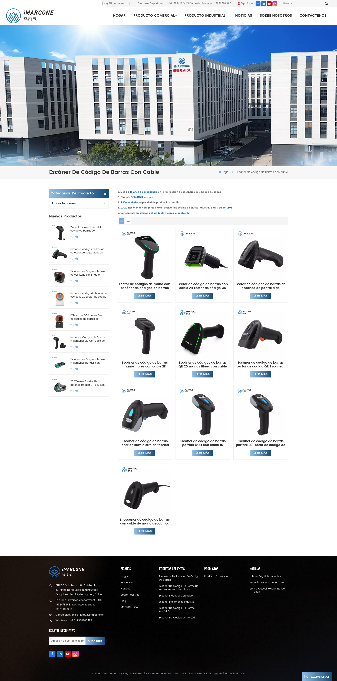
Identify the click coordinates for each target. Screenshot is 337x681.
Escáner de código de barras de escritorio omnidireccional (179, 587)
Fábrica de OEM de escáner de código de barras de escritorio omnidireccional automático (86, 317)
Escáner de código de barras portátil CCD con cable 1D (203, 443)
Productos (127, 582)
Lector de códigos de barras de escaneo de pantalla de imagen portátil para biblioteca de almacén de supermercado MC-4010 (87, 251)
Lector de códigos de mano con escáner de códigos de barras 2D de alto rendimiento (144, 286)
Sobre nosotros (276, 16)
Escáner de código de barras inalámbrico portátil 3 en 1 (87, 361)
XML (175, 673)
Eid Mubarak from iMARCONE (267, 582)
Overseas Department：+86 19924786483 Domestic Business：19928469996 (184, 3)
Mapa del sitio (129, 607)
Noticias (243, 16)
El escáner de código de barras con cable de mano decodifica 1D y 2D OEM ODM (145, 522)
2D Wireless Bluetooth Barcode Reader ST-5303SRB (87, 383)
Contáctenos (313, 16)
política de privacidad (197, 673)
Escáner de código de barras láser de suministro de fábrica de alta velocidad (145, 443)
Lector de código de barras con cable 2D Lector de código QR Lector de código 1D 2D (203, 286)
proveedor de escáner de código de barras (179, 578)
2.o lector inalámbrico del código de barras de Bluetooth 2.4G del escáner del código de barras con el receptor (86, 229)
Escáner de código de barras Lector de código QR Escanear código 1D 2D (261, 365)
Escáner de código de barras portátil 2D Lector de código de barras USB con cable (260, 443)
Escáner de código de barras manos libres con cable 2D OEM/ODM (145, 365)
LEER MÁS (145, 296)
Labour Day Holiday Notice (265, 576)
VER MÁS (74, 236)
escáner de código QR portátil (177, 618)
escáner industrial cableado (176, 596)
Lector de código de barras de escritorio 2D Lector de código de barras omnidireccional (88, 295)
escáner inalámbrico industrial (177, 602)
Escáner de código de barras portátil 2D (176, 609)
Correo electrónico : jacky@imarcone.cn (79, 615)
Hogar (119, 16)
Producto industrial (204, 16)
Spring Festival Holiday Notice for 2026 (267, 590)
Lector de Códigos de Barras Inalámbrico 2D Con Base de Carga (87, 339)
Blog (123, 601)
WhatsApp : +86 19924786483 (73, 620)
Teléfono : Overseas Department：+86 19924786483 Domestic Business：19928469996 (79, 604)
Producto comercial (154, 16)
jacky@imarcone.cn (114, 3)
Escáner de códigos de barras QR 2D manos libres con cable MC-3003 (203, 365)
